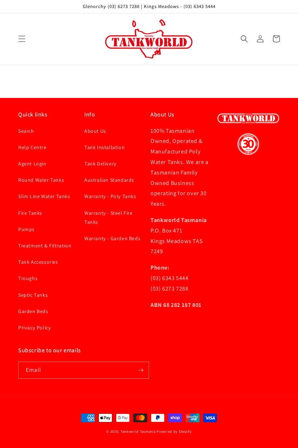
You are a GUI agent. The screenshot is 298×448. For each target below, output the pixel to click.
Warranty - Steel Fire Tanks (108, 217)
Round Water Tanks (41, 180)
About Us (95, 131)
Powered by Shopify (174, 431)
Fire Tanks (30, 213)
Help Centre (32, 147)
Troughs (27, 278)
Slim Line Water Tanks (44, 196)
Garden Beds (33, 311)
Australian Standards (109, 180)
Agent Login (32, 163)
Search (26, 131)
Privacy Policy (34, 327)
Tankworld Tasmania (138, 431)
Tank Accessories (38, 262)
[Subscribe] (141, 370)
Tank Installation (104, 147)
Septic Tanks (33, 295)
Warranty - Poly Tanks (110, 196)
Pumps (26, 229)
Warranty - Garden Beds (112, 238)
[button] (22, 39)
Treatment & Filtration (44, 245)
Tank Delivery (100, 163)
